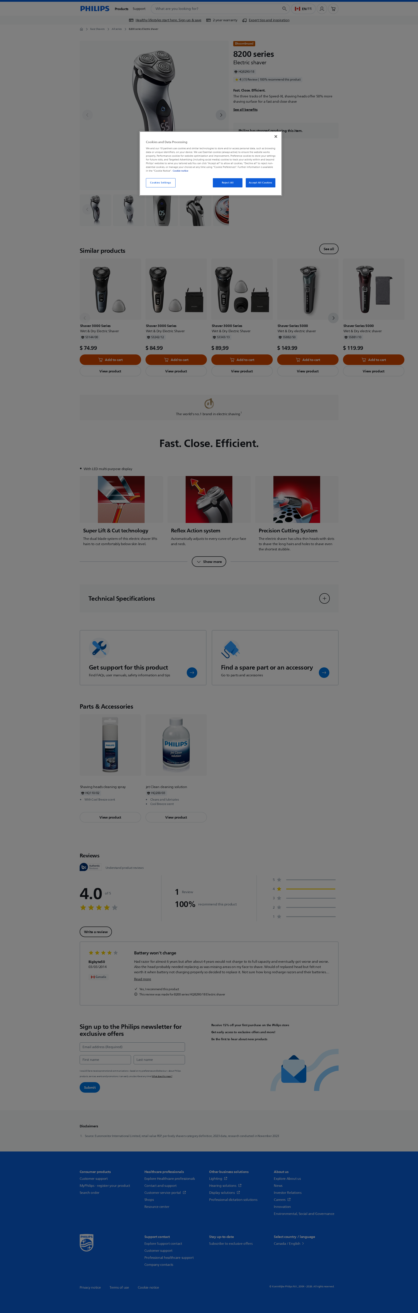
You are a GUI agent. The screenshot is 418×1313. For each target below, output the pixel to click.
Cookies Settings (160, 183)
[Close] (276, 136)
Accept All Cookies (260, 183)
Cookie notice (180, 171)
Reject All (228, 183)
